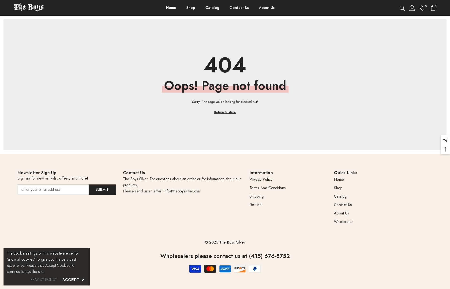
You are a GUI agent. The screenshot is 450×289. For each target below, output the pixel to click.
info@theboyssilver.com (182, 191)
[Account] (412, 8)
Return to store (225, 112)
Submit (102, 189)
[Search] (402, 8)
